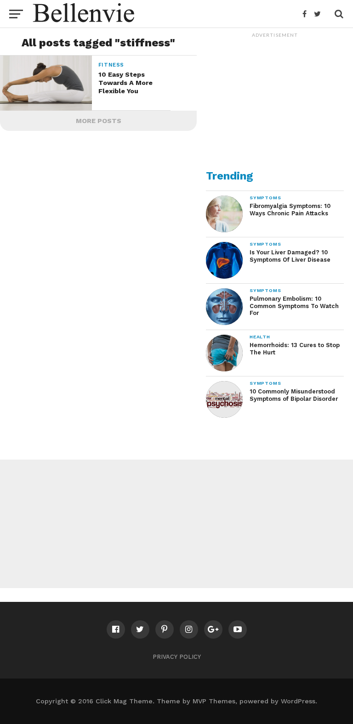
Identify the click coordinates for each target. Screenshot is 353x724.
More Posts (98, 120)
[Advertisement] (275, 99)
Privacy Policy (177, 656)
